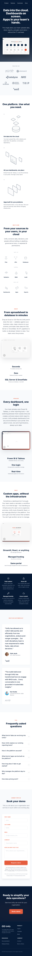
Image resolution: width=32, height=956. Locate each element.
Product (6, 3)
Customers (20, 3)
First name (7, 817)
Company (7, 839)
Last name (7, 824)
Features (13, 3)
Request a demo (16, 863)
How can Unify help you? (11, 847)
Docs (26, 3)
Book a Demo (20, 943)
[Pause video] (4, 355)
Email (6, 832)
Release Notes (5, 943)
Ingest (18, 928)
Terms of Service (19, 875)
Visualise (19, 931)
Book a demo (16, 911)
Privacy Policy (11, 870)
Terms (6, 869)
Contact (19, 941)
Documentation (6, 941)
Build (18, 934)
